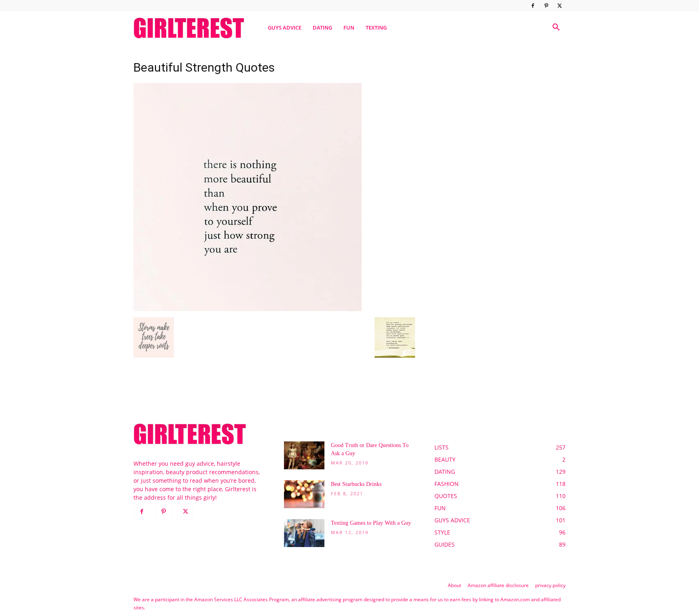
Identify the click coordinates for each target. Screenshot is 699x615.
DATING (322, 27)
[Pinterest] (546, 5)
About (454, 585)
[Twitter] (559, 5)
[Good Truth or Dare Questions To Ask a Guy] (304, 455)
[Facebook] (533, 5)
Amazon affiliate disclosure (498, 585)
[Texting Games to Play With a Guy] (304, 533)
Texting (376, 27)
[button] (556, 28)
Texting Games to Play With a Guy (371, 523)
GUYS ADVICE (284, 27)
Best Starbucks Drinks (356, 484)
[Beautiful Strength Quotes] (247, 308)
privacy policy (550, 585)
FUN (348, 27)
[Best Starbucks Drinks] (304, 494)
